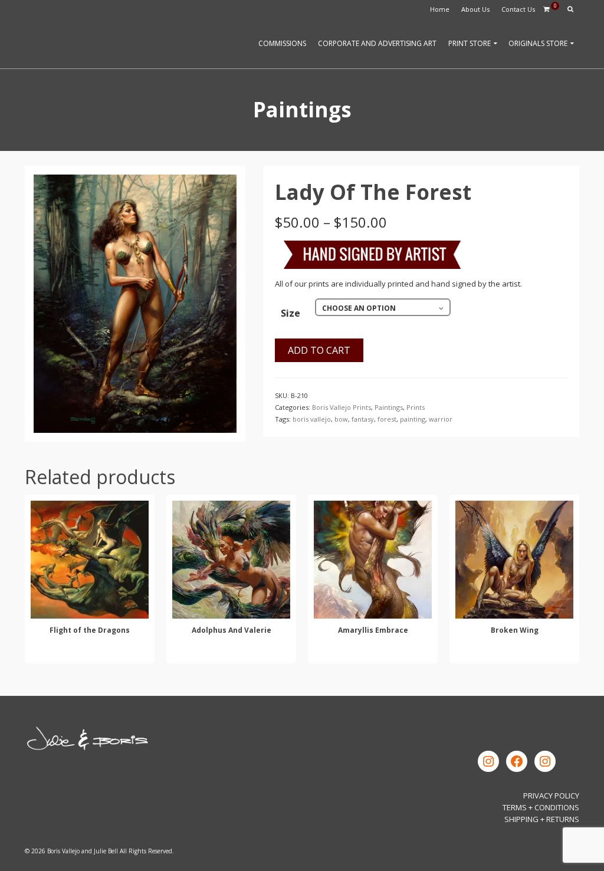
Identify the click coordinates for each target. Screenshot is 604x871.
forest (387, 419)
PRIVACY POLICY (551, 795)
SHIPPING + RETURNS (541, 819)
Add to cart (319, 350)
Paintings (389, 407)
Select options (89, 652)
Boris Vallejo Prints (341, 407)
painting (412, 419)
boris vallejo (312, 419)
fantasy (363, 419)
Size (290, 313)
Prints (415, 407)
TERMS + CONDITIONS (541, 807)
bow (341, 419)
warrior (440, 419)
